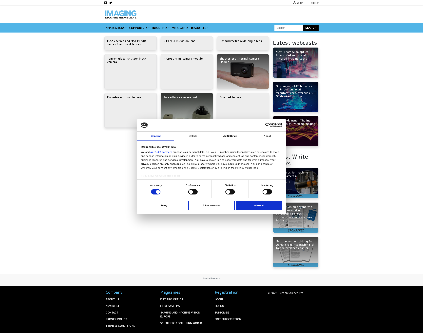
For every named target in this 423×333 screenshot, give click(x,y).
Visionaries (180, 28)
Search (310, 27)
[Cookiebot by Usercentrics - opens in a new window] (267, 125)
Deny (164, 205)
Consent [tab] (156, 136)
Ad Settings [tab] (230, 136)
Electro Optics (171, 299)
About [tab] (267, 136)
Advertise (113, 306)
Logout (220, 306)
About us (112, 299)
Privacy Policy (116, 319)
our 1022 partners (161, 152)
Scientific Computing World (181, 323)
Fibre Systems (170, 306)
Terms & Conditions (120, 326)
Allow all (259, 205)
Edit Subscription (228, 319)
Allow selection (211, 205)
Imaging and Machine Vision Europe (180, 314)
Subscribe (222, 312)
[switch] (193, 191)
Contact (112, 312)
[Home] (120, 11)
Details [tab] (193, 136)
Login (219, 299)
